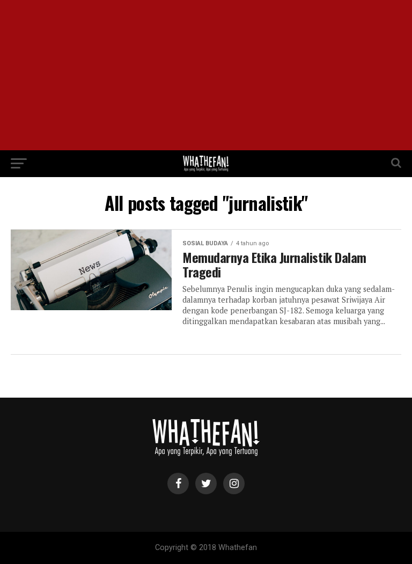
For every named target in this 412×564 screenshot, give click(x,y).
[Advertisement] (206, 75)
